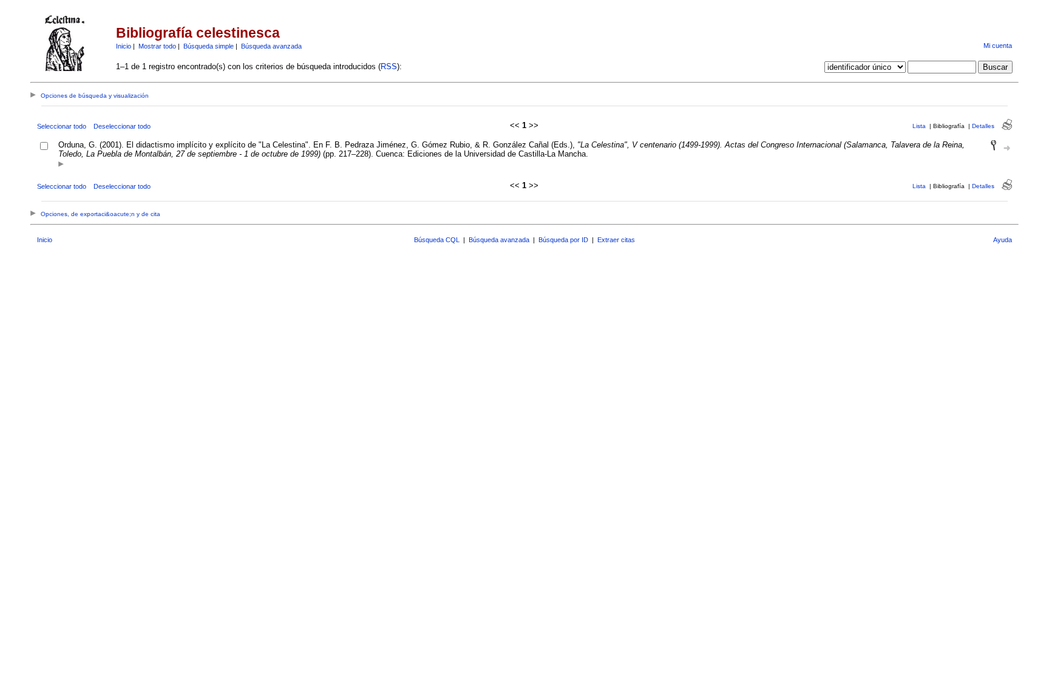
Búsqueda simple (208, 46)
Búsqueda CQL (437, 239)
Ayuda (1002, 239)
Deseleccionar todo (122, 126)
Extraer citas (616, 239)
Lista (919, 126)
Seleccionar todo (61, 126)
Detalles (983, 126)
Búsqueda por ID (563, 239)
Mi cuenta (997, 45)
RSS (389, 66)
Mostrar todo (157, 46)
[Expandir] (61, 164)
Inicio (123, 46)
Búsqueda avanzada (271, 46)
